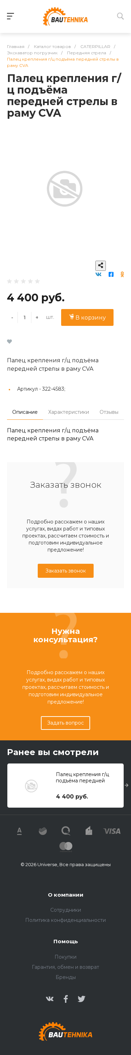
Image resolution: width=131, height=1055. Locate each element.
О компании (65, 894)
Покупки (65, 957)
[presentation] (127, 785)
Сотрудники (65, 910)
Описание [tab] (25, 412)
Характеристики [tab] (68, 412)
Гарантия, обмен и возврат (65, 967)
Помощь (65, 941)
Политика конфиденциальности (65, 920)
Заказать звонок (65, 571)
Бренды (66, 977)
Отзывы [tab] (109, 412)
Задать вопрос (65, 723)
